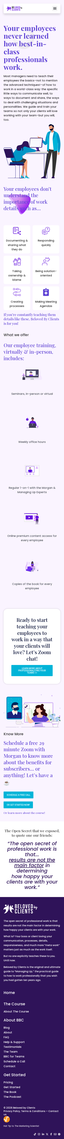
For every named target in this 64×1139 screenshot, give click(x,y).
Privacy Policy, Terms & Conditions (24, 1111)
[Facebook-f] (51, 1134)
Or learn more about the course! (24, 813)
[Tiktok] (35, 1134)
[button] (54, 8)
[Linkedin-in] (43, 1134)
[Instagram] (39, 1134)
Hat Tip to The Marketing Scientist (21, 1126)
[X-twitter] (47, 1134)
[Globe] (59, 1134)
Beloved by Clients (24, 1107)
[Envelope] (55, 1134)
